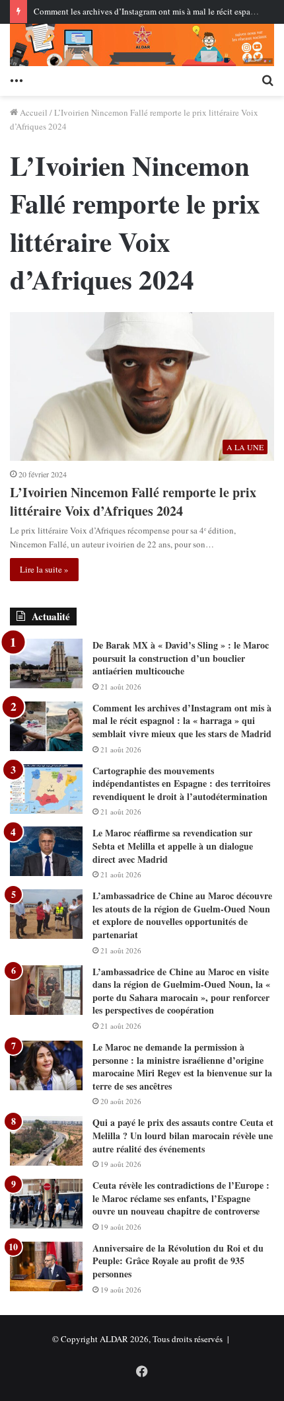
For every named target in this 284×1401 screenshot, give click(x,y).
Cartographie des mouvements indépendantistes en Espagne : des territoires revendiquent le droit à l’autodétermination (181, 783)
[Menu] (16, 79)
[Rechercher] (267, 79)
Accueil (33, 112)
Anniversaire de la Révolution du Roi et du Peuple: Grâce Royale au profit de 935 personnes (178, 1261)
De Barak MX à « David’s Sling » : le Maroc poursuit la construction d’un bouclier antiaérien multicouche (180, 658)
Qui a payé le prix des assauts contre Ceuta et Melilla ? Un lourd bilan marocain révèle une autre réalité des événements (182, 1135)
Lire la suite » (44, 569)
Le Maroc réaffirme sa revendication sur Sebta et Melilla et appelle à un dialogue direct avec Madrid (172, 845)
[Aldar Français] (142, 45)
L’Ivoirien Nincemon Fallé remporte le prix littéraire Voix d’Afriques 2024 (133, 501)
